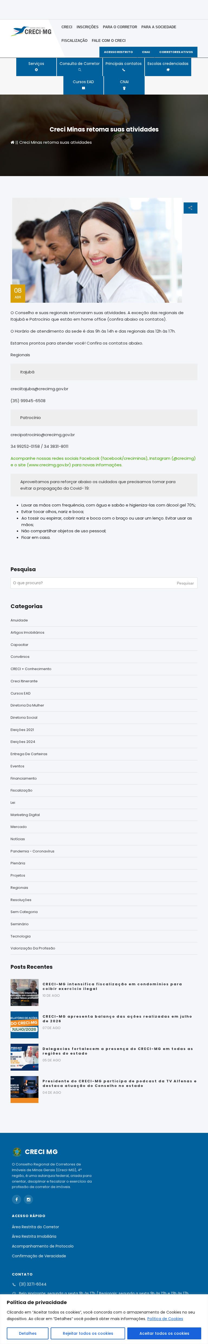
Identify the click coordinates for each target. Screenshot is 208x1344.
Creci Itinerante (24, 681)
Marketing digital (25, 814)
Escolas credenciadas (168, 63)
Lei (13, 802)
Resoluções (21, 899)
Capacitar (19, 644)
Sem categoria (24, 911)
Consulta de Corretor (80, 63)
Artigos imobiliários (27, 632)
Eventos (17, 766)
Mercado (19, 826)
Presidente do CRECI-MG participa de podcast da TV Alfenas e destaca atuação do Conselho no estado (120, 1083)
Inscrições (88, 27)
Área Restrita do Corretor (35, 1227)
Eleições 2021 (22, 729)
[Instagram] (28, 1199)
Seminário (20, 924)
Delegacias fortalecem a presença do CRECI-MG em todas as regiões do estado (118, 1051)
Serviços (36, 63)
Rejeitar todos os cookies (88, 1333)
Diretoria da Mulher (27, 705)
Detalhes (28, 1333)
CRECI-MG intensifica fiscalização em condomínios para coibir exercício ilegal (112, 986)
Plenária (18, 863)
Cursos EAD (83, 82)
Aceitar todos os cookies (164, 1333)
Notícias (18, 839)
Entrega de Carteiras (29, 754)
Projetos (18, 875)
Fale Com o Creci (109, 41)
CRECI (66, 27)
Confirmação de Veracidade (39, 1256)
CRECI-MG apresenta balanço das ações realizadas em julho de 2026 (117, 1018)
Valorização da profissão (33, 948)
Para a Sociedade (158, 27)
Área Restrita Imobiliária (34, 1236)
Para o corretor (120, 27)
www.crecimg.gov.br (49, 465)
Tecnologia (21, 936)
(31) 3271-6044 (33, 1284)
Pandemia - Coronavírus (32, 851)
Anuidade (19, 620)
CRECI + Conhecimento (31, 668)
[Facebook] (16, 1199)
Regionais (19, 887)
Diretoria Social (24, 717)
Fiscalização (74, 41)
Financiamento (24, 778)
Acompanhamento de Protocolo (43, 1246)
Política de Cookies (165, 1318)
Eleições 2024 (23, 741)
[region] (104, 1319)
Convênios (20, 656)
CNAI (124, 82)
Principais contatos (124, 63)
